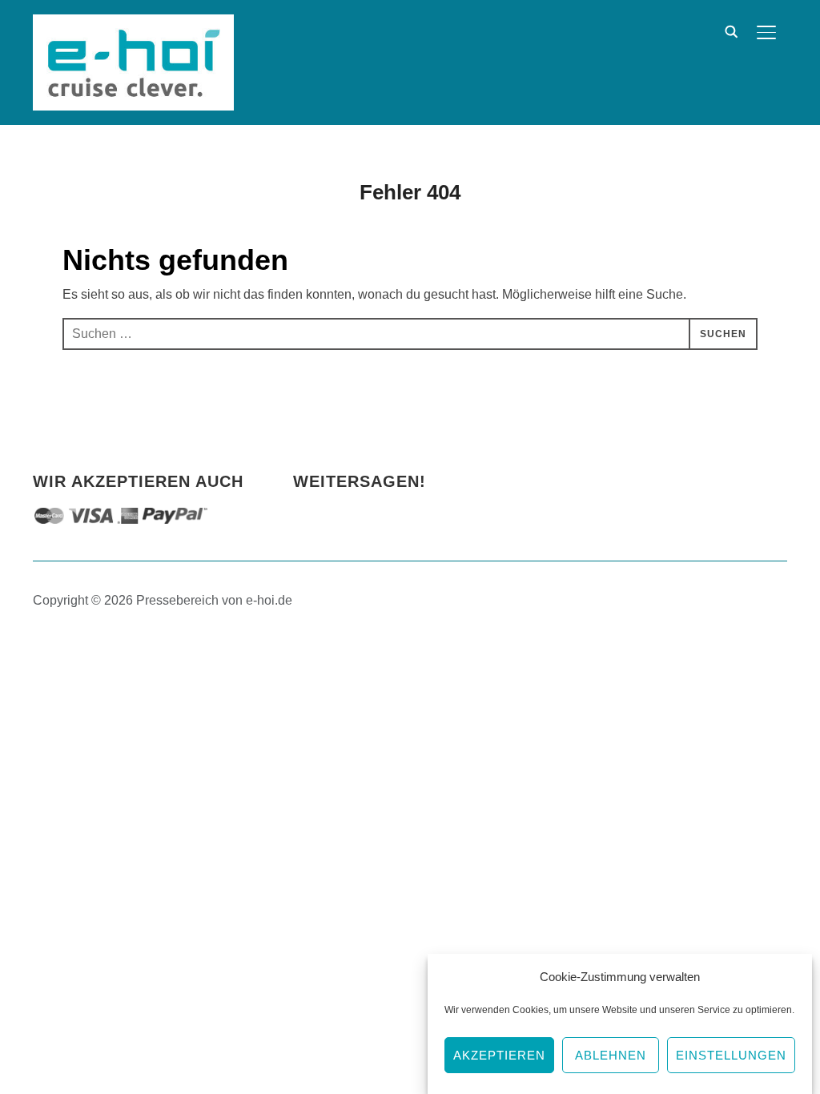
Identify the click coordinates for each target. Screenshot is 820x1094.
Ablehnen (610, 1055)
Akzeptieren (499, 1055)
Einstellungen (731, 1055)
